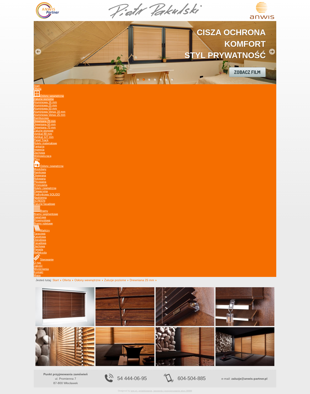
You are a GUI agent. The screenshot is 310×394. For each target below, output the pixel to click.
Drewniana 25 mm (142, 280)
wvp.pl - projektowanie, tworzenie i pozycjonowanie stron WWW (161, 391)
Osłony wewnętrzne (87, 280)
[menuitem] (37, 85)
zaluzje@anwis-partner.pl (249, 378)
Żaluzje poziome (115, 280)
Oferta (66, 280)
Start (56, 280)
